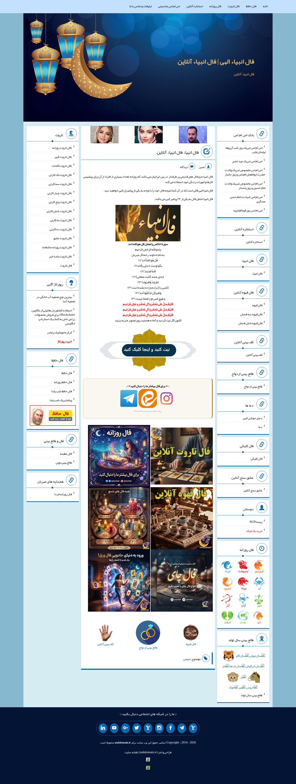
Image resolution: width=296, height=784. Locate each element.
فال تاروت (233, 6)
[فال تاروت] (182, 457)
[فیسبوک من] (170, 728)
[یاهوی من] (193, 728)
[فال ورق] (119, 581)
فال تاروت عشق (62, 238)
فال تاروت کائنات (62, 166)
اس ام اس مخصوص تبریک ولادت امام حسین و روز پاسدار (245, 185)
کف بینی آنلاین (254, 355)
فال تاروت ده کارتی (61, 229)
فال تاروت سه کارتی (60, 184)
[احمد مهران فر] (193, 135)
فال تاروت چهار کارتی (59, 193)
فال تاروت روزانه (62, 148)
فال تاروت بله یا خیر (60, 256)
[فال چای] (182, 581)
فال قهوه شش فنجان (250, 323)
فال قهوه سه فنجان (251, 314)
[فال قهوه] (182, 519)
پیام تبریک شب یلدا (61, 400)
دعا (260, 427)
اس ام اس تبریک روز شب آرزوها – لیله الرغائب (245, 150)
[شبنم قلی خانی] (104, 135)
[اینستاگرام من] (159, 728)
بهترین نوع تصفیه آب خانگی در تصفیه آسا (55, 299)
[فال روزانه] (119, 457)
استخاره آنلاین (194, 6)
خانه (265, 6)
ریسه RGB (256, 522)
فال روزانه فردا (63, 494)
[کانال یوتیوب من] (114, 728)
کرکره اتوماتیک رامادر (59, 332)
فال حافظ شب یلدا (61, 391)
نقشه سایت (131, 752)
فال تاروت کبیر (63, 157)
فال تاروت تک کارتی (60, 175)
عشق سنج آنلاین (252, 490)
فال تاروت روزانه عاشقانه (57, 247)
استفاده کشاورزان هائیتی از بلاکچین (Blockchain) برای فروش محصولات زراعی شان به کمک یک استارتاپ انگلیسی (53, 316)
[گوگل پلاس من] (125, 728)
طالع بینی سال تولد (251, 695)
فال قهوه (257, 305)
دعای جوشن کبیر (252, 418)
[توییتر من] (136, 728)
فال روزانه (215, 6)
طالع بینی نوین (64, 462)
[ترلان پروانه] (149, 135)
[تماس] (148, 728)
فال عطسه (66, 453)
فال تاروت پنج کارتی (60, 202)
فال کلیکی (256, 459)
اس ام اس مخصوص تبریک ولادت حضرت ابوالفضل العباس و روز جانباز (245, 172)
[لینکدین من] (103, 728)
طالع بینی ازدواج (253, 386)
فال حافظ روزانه (63, 382)
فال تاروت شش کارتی (59, 211)
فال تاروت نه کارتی (61, 220)
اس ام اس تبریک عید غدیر (247, 161)
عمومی (187, 659)
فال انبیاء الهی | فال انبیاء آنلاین (216, 61)
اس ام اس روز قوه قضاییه (247, 210)
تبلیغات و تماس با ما (140, 6)
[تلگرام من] (181, 728)
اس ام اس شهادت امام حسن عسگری (247, 199)
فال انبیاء (257, 273)
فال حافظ (251, 6)
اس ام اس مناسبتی (169, 6)
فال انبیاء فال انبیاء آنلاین (178, 152)
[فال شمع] (119, 519)
